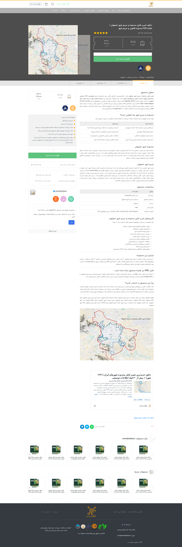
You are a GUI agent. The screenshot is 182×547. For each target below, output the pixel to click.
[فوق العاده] (40, 164)
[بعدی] (30, 454)
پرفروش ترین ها (123, 10)
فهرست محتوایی (89, 10)
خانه (113, 10)
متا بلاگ (63, 10)
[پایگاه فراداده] (151, 4)
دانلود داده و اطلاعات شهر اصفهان (144, 418)
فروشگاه (141, 77)
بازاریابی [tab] (79, 83)
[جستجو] (52, 4)
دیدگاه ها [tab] (121, 83)
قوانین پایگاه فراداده (135, 512)
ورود (71, 222)
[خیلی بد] (32, 164)
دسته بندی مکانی (75, 10)
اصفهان (122, 77)
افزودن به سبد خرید (123, 59)
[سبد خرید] (46, 4)
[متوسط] (36, 164)
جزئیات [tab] (142, 83)
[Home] (91, 512)
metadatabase (61, 191)
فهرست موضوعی (103, 10)
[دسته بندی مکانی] (109, 4)
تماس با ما (55, 10)
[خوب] (38, 164)
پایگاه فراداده (150, 77)
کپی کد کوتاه (52, 231)
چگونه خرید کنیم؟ (120, 512)
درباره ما (55, 512)
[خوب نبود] (34, 164)
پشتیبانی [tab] (100, 83)
